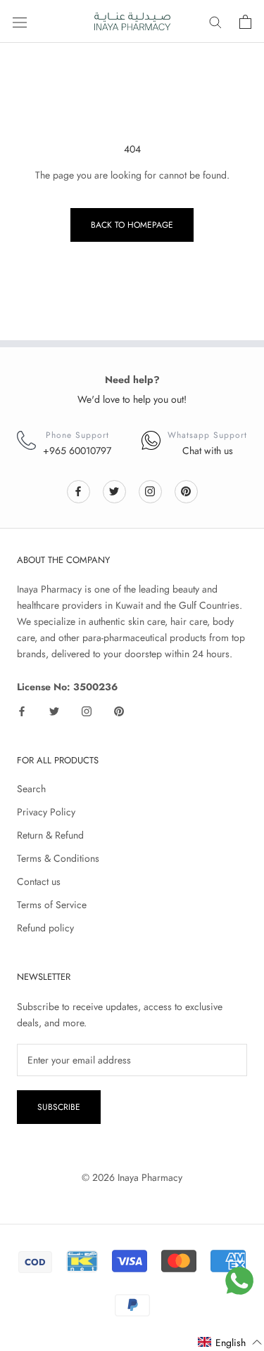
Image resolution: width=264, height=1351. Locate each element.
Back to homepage (132, 225)
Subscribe (58, 1107)
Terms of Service (52, 905)
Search (31, 789)
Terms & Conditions (58, 858)
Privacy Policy (46, 812)
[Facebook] (78, 491)
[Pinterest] (186, 491)
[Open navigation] (20, 21)
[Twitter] (114, 491)
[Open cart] (245, 22)
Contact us (39, 881)
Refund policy (45, 928)
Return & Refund (50, 835)
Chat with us (207, 451)
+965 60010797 (77, 451)
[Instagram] (150, 491)
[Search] (215, 21)
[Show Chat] (239, 1281)
